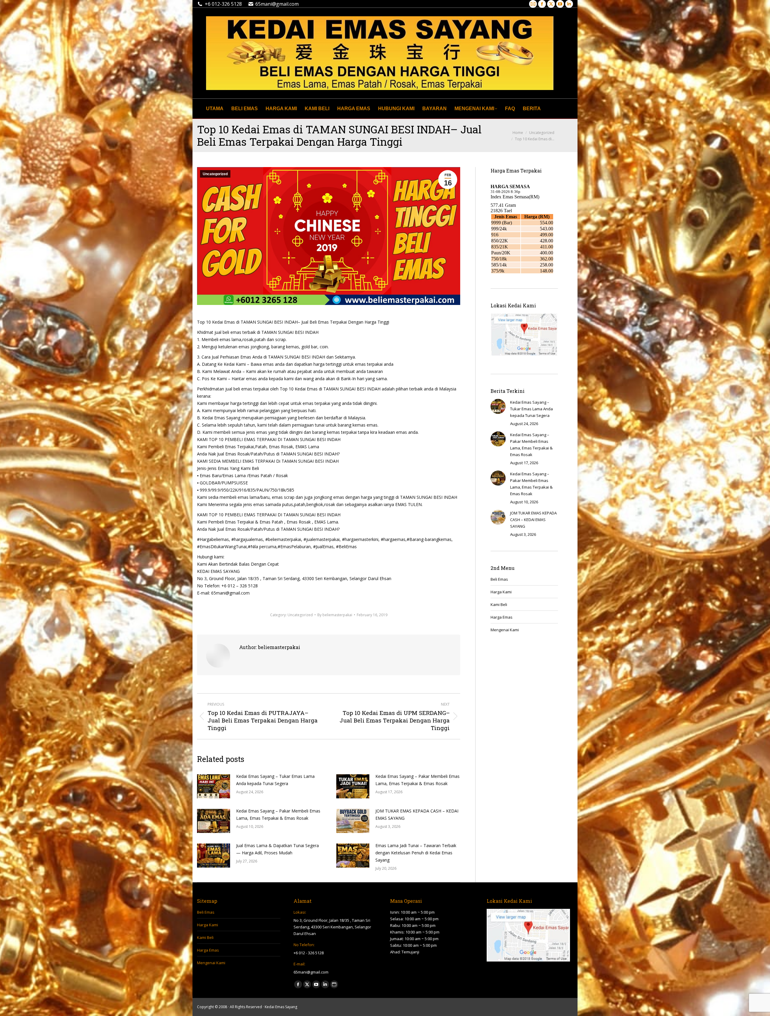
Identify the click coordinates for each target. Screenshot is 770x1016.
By (334, 614)
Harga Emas (502, 617)
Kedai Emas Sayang (281, 1006)
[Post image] (213, 786)
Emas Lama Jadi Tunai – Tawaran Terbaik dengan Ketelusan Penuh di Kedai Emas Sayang (415, 853)
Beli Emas (499, 579)
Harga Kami (501, 592)
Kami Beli (499, 604)
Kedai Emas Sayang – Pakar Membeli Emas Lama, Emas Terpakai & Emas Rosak (417, 779)
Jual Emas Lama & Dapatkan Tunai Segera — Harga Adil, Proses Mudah (277, 849)
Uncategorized (215, 174)
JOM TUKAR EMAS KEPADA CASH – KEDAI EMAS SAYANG (416, 814)
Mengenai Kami (505, 629)
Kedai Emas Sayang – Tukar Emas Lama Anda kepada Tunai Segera (275, 779)
